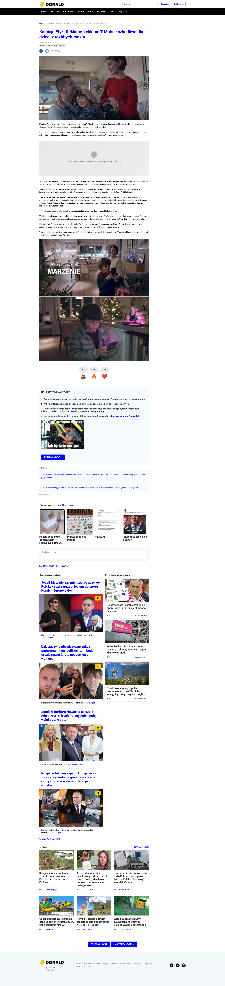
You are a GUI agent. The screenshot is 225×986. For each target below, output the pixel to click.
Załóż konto (179, 4)
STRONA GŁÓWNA (99, 944)
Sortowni (68, 505)
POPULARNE (101, 12)
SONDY (113, 12)
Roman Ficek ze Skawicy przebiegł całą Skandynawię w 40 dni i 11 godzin (93, 921)
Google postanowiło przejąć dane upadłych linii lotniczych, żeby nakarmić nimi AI (56, 921)
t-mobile (62, 45)
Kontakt (128, 964)
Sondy (121, 964)
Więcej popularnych (49, 839)
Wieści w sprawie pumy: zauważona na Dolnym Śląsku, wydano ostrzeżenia (130, 921)
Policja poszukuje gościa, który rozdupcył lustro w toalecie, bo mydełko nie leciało (51, 542)
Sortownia (71, 411)
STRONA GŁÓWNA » (53, 457)
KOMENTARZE (68, 12)
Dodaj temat (137, 964)
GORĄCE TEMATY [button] (84, 12)
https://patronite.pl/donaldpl (124, 416)
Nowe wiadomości (141, 847)
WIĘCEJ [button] (122, 12)
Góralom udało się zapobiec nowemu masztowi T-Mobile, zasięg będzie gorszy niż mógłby (126, 691)
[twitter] (47, 51)
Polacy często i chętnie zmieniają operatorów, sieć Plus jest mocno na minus (126, 608)
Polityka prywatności (83, 966)
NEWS (43, 12)
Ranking (105, 964)
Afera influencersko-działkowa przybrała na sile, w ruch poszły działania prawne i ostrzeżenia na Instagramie (93, 879)
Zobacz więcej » (47, 638)
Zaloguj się (165, 4)
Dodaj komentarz (49, 552)
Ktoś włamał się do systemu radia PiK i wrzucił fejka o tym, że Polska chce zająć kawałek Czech (130, 878)
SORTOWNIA (54, 12)
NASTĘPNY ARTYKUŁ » (124, 944)
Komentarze (86, 964)
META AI (100, 536)
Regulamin (148, 964)
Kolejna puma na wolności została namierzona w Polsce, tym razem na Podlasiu (54, 878)
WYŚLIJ (57, 51)
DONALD (42, 23)
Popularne (96, 964)
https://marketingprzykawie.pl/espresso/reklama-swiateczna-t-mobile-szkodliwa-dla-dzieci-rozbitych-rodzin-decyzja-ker (90, 487)
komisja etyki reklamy (48, 45)
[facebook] (42, 51)
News (78, 964)
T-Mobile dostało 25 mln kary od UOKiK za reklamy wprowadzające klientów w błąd (126, 649)
